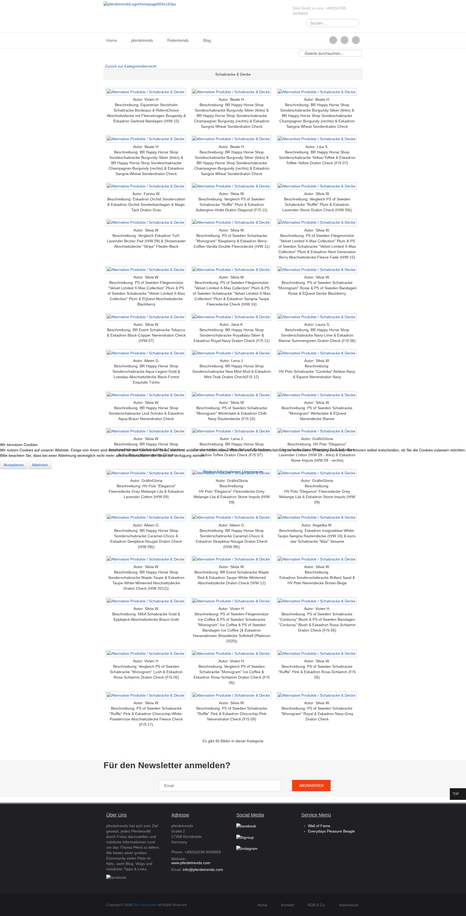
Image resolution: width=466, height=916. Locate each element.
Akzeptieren (14, 465)
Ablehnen (40, 465)
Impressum (253, 471)
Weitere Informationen (222, 471)
